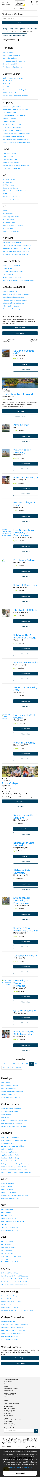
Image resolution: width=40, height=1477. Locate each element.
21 (22, 1064)
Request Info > (20, 416)
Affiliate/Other (8, 1415)
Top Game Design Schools (12, 67)
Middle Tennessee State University (23, 1033)
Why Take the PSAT (10, 159)
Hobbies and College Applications (15, 136)
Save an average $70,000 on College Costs (18, 280)
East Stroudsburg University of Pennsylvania (23, 533)
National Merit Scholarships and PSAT (16, 165)
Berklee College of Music (24, 503)
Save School (25, 364)
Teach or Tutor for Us (10, 1408)
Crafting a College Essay (12, 127)
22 (27, 1064)
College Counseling (10, 291)
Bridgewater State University (24, 844)
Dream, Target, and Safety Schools (15, 96)
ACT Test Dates (8, 219)
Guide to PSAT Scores (11, 162)
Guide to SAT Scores (10, 188)
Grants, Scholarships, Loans (13, 271)
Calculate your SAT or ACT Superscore (17, 245)
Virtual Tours (7, 87)
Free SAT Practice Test (11, 200)
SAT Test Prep (8, 194)
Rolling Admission (9, 118)
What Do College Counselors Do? (15, 300)
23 (31, 1064)
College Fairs (7, 84)
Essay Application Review (12, 130)
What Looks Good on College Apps (15, 110)
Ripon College (10, 783)
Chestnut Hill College (25, 610)
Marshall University (24, 742)
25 (4, 1067)
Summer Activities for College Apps (16, 139)
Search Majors (20, 327)
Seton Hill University (25, 585)
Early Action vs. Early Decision (14, 116)
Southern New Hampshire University (25, 929)
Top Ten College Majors (11, 81)
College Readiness (9, 1410)
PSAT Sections (8, 156)
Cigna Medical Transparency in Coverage (12, 1424)
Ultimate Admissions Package (14, 303)
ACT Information (9, 211)
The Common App (9, 113)
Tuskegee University (25, 955)
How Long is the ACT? (11, 217)
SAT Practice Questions (11, 197)
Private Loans (8, 274)
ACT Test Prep (8, 228)
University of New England (17, 394)
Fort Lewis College (24, 560)
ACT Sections (8, 214)
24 (36, 1064)
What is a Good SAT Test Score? (14, 191)
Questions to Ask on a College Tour (15, 90)
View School (25, 369)
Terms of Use (27, 1467)
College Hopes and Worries (13, 78)
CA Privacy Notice (20, 1439)
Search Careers (20, 333)
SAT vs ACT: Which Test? (12, 242)
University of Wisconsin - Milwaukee (20, 983)
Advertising (7, 1413)
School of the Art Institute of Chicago (24, 636)
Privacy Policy (15, 1467)
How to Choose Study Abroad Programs (17, 142)
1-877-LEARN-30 (9, 1381)
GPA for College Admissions (13, 93)
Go (36, 1431)
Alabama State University (22, 871)
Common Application (10, 121)
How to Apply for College (12, 107)
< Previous (7, 1064)
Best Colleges (8, 52)
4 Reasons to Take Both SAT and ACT (16, 248)
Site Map (22, 1443)
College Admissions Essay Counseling (16, 133)
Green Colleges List (10, 64)
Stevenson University (25, 662)
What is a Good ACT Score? (13, 225)
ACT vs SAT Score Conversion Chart (16, 254)
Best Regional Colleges (11, 55)
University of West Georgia (24, 716)
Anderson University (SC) (25, 688)
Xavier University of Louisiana (24, 816)
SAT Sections (7, 182)
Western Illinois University (22, 451)
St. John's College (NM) (23, 352)
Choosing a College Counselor (14, 297)
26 (8, 1067)
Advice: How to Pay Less (12, 277)
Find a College (19, 9)
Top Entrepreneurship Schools (14, 61)
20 (18, 1064)
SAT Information (9, 179)
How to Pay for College (11, 265)
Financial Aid (7, 268)
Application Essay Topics (12, 124)
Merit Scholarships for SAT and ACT (16, 251)
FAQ (5, 1383)
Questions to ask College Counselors (16, 294)
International (8, 1412)
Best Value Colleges (10, 58)
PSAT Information (9, 153)
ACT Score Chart (9, 222)
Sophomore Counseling (11, 309)
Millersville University (25, 477)
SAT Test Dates (8, 185)
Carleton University (24, 1010)
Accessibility (8, 1421)
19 (14, 1064)
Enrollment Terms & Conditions (13, 1420)
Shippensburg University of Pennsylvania (21, 900)
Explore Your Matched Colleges (14, 35)
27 (12, 1067)
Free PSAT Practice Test (11, 168)
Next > (18, 1067)
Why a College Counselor (12, 306)
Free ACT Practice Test (11, 231)
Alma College (21, 425)
